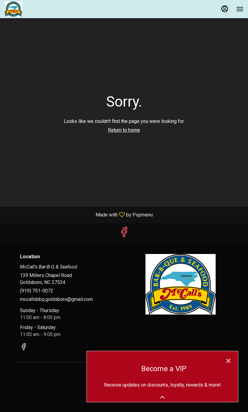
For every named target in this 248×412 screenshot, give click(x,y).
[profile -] (224, 8)
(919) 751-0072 (36, 291)
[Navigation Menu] (239, 9)
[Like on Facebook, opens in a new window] (124, 234)
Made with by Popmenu (79, 214)
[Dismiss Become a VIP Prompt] (228, 361)
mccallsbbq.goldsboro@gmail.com (56, 299)
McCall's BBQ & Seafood (181, 284)
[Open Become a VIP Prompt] (162, 397)
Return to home (124, 130)
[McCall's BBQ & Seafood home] (32, 9)
